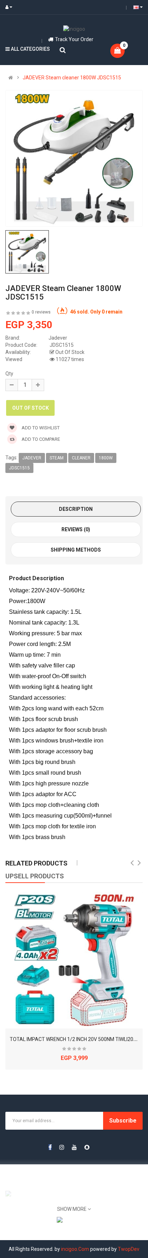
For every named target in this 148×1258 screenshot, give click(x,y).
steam (57, 457)
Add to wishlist (40, 427)
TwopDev (128, 1249)
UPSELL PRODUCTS (34, 876)
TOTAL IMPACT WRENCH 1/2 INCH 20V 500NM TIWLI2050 (74, 1039)
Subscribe (123, 1120)
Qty (9, 373)
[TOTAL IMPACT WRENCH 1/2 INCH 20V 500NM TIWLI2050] (74, 960)
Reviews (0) (75, 529)
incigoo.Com (75, 1249)
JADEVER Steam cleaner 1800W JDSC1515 (72, 77)
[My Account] (10, 7)
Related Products (36, 863)
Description (76, 509)
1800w (106, 457)
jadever (31, 457)
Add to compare (40, 439)
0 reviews (41, 312)
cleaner (81, 457)
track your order (74, 39)
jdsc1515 (19, 467)
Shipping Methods (76, 550)
